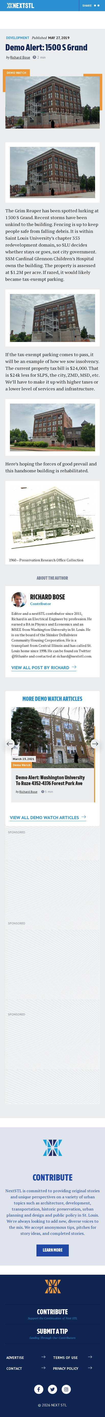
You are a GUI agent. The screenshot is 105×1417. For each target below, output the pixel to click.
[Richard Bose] (19, 599)
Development (17, 38)
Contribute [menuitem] (52, 1314)
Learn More (52, 1250)
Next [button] (97, 744)
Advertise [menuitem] (15, 1357)
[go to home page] (20, 6)
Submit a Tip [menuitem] (52, 1334)
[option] (52, 755)
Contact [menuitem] (14, 1368)
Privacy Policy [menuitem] (65, 1368)
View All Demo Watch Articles (45, 817)
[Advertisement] (48, 875)
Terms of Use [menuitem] (65, 1357)
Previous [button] (8, 744)
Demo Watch (16, 73)
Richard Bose (20, 57)
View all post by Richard (41, 667)
